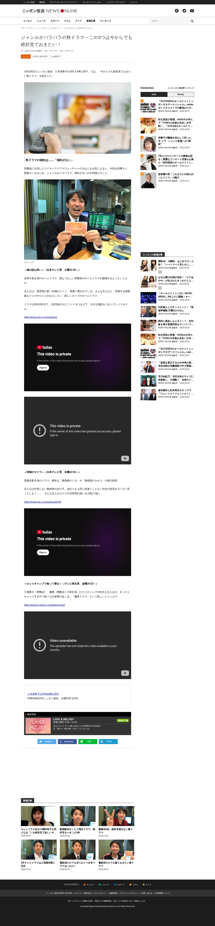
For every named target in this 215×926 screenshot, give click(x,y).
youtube (192, 11)
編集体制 (113, 893)
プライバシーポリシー (129, 893)
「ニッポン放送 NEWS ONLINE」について (63, 893)
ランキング (105, 21)
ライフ (78, 21)
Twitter (184, 11)
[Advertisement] (167, 56)
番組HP (123, 720)
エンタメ (27, 21)
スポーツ (54, 21)
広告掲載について (162, 893)
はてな (108, 741)
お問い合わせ (147, 893)
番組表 (42, 2)
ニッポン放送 (29, 2)
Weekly (180, 94)
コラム (67, 21)
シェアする (67, 741)
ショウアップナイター (115, 2)
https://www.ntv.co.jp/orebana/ (40, 317)
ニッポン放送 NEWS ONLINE (55, 11)
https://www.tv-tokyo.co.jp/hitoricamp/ (44, 605)
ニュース (41, 21)
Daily (154, 94)
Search (192, 21)
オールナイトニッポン (92, 2)
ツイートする (46, 741)
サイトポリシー (100, 893)
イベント (134, 2)
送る (87, 741)
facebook (177, 11)
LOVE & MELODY (40, 56)
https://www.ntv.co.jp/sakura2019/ (42, 502)
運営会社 (87, 893)
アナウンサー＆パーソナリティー (64, 2)
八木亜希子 (55, 56)
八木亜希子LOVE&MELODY (43, 694)
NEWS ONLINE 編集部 (33, 51)
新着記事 (91, 21)
